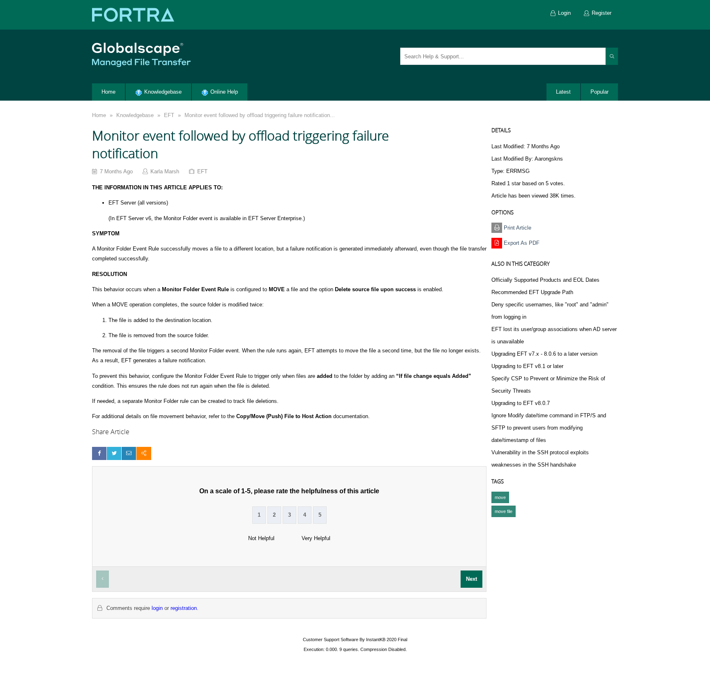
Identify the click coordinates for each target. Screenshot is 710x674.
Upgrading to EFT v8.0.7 (520, 403)
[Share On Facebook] (99, 453)
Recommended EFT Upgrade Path (532, 292)
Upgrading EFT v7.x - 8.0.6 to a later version (544, 354)
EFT (169, 115)
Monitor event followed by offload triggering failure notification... (259, 115)
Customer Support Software (330, 639)
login (157, 608)
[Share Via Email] (129, 453)
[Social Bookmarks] (143, 453)
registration (184, 608)
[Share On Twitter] (114, 453)
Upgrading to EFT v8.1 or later (527, 366)
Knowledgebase (135, 115)
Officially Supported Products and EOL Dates (545, 280)
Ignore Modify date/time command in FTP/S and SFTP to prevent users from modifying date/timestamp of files (548, 427)
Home (99, 115)
